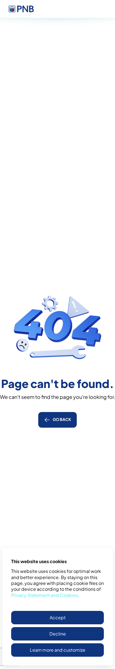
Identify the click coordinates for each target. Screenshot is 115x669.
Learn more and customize (57, 650)
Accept (58, 617)
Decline (57, 634)
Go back (62, 419)
